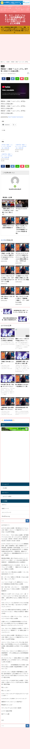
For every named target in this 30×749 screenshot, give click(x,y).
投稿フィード (5, 508)
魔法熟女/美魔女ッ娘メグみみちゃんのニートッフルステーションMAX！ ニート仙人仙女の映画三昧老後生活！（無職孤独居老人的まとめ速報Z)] (15, 560)
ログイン (4, 504)
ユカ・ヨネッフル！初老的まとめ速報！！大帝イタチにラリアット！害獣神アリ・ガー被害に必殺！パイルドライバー (15, 630)
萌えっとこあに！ (6, 690)
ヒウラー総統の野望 (7, 711)
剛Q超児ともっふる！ (7, 704)
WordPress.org (6, 516)
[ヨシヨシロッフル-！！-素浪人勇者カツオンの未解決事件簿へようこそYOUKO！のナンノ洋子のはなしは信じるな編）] (15, 659)
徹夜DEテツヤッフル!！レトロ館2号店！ (12, 701)
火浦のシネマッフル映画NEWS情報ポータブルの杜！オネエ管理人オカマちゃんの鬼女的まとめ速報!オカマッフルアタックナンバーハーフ (14, 623)
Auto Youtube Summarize (15, 117)
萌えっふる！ (5, 687)
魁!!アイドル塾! (6, 714)
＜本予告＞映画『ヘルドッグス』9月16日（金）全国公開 (6, 146)
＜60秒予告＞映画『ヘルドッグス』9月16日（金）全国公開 (21, 146)
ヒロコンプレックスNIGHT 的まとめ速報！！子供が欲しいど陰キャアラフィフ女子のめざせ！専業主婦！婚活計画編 (15, 682)
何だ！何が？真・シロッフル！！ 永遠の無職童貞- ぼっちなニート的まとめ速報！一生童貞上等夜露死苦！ (15, 588)
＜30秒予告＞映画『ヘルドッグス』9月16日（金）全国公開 (7, 156)
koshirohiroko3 (15, 189)
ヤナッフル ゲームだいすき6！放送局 (11, 707)
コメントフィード (6, 512)
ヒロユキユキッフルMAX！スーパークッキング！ (14, 698)
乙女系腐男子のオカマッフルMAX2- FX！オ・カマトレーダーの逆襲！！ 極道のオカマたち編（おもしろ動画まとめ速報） (15, 567)
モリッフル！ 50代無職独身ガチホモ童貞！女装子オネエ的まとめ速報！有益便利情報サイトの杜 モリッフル (15, 666)
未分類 (2, 66)
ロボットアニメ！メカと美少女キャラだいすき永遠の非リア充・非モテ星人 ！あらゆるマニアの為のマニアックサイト (15, 604)
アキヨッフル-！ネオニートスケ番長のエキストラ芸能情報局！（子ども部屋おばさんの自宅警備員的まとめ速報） (15, 652)
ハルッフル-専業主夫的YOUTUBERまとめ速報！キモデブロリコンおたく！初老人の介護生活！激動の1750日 (15, 611)
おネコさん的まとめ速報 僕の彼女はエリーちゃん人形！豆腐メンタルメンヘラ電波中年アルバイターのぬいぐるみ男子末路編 (15, 529)
